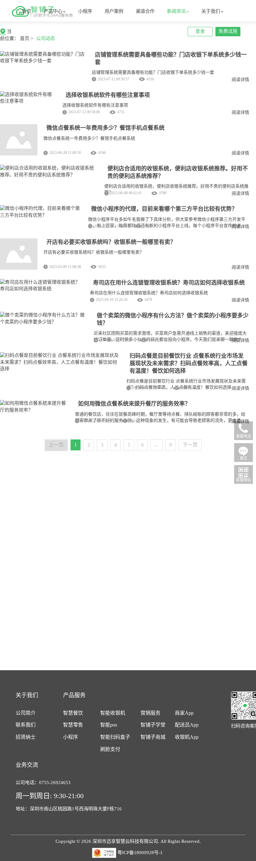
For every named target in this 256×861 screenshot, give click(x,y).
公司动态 (45, 38)
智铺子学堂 (152, 724)
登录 (200, 31)
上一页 (56, 445)
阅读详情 (240, 79)
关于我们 (210, 11)
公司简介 (26, 713)
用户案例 (114, 11)
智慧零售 (73, 724)
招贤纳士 (26, 737)
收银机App (187, 737)
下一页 (190, 445)
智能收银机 (112, 713)
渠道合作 (145, 11)
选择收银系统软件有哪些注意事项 (108, 95)
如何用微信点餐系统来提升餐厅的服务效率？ (134, 404)
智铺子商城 (152, 737)
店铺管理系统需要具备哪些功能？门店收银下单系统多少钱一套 (153, 72)
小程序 (85, 11)
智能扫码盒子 (115, 737)
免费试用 (228, 31)
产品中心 (53, 11)
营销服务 (150, 713)
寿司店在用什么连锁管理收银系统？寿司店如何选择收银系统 (169, 283)
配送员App (187, 724)
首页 (26, 11)
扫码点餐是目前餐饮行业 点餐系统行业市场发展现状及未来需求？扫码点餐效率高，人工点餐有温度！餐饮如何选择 (189, 363)
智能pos (108, 724)
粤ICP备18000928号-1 (140, 852)
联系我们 (26, 724)
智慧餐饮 (73, 713)
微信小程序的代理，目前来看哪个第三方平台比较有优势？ (164, 209)
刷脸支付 (110, 749)
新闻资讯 (176, 11)
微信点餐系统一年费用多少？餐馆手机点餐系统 (106, 128)
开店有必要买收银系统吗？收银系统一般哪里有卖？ (111, 242)
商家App (184, 713)
